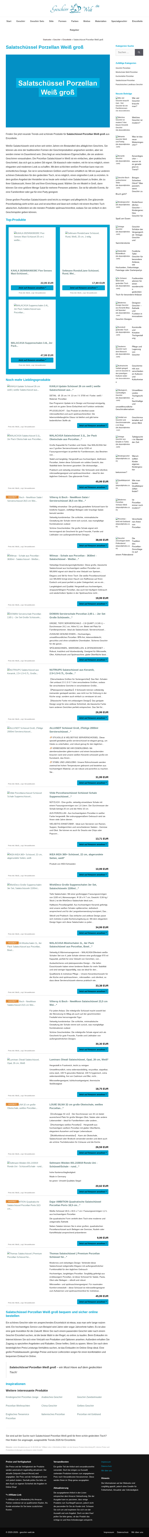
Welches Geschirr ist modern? (137, 120)
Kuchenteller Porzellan (125, 76)
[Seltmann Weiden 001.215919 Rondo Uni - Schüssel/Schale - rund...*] (25, 1164)
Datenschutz (106, 1466)
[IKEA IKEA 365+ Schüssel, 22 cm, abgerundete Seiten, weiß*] (25, 856)
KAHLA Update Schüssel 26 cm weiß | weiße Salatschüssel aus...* (74, 388)
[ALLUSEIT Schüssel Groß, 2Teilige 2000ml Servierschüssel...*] (25, 729)
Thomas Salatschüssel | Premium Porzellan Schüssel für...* (74, 1255)
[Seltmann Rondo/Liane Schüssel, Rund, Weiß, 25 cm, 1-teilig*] (83, 249)
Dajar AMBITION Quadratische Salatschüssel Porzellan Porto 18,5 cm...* (75, 1203)
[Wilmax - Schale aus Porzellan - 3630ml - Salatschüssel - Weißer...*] (25, 557)
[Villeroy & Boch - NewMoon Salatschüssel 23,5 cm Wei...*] (25, 1003)
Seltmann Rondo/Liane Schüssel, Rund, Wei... (80, 272)
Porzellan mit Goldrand (89, 1414)
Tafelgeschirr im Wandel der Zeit (137, 439)
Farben (74, 21)
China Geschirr (49, 1405)
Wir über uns (106, 1470)
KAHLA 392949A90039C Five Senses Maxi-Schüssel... (31, 272)
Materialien (100, 21)
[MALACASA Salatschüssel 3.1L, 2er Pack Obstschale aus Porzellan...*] (25, 437)
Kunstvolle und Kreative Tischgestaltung (137, 332)
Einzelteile (137, 21)
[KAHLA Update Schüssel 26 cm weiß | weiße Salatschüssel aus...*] (25, 388)
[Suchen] (139, 52)
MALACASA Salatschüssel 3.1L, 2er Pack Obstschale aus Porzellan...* (73, 437)
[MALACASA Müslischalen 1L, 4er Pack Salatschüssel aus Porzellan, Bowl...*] (25, 946)
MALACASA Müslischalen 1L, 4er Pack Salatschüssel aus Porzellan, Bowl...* (71, 945)
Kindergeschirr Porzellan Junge (22, 1397)
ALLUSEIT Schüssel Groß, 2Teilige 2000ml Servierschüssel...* (73, 730)
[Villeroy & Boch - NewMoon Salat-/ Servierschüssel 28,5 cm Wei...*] (25, 499)
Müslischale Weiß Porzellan (127, 72)
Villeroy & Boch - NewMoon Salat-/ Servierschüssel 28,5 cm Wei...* (69, 499)
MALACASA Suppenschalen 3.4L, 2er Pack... (31, 344)
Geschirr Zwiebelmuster (89, 1397)
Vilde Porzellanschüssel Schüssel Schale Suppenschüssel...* (73, 795)
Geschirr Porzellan (123, 68)
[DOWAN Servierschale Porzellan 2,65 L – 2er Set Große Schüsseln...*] (25, 615)
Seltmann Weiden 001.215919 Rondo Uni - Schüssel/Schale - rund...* (73, 1165)
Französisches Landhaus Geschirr (129, 84)
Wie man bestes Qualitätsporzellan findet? (137, 485)
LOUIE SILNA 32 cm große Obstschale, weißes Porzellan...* (76, 1106)
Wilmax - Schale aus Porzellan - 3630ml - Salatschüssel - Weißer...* (73, 557)
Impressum (106, 1462)
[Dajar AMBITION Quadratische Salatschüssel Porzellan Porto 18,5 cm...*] (25, 1205)
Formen (62, 21)
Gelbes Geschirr (85, 1405)
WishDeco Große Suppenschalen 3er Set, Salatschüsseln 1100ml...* (73, 886)
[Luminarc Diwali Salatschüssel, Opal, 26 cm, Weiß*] (25, 1061)
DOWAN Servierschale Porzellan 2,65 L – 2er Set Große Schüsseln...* (77, 615)
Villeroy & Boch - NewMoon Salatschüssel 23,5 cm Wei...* (78, 1003)
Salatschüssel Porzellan (125, 80)
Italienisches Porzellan (53, 1414)
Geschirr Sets (37, 21)
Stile (51, 21)
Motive (86, 21)
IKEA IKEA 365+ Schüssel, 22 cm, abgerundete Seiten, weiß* (76, 856)
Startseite (47, 40)
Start (8, 21)
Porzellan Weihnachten (18, 1405)
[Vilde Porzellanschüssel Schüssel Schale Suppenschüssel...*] (25, 794)
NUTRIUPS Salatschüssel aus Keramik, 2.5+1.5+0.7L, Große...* (71, 671)
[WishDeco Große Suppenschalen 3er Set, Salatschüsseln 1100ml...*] (25, 886)
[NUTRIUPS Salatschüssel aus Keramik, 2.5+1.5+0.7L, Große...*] (25, 671)
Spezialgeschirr (119, 21)
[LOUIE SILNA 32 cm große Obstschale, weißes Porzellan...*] (25, 1106)
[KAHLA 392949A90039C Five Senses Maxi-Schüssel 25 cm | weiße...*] (32, 249)
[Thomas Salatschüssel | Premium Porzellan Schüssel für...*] (25, 1255)
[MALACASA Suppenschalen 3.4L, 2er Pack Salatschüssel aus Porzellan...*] (32, 322)
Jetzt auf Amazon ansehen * (32, 288)
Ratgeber (74, 30)
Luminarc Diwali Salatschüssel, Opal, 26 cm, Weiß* (78, 1059)
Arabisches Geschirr (51, 1397)
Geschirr (20, 21)
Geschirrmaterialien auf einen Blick (137, 420)
